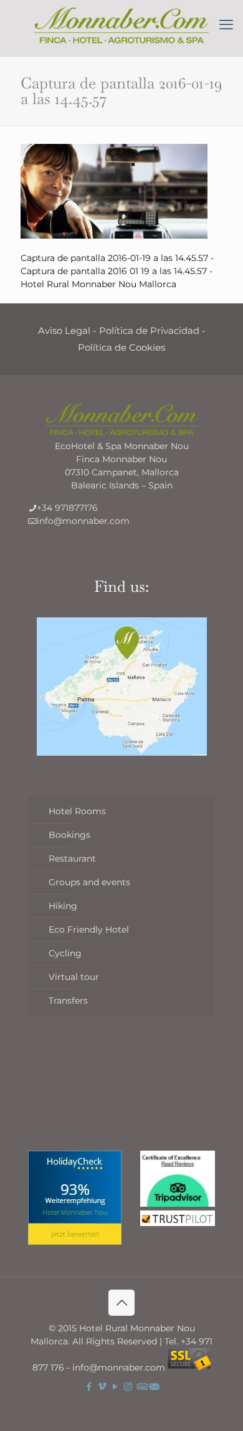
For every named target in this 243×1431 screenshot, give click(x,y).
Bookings (69, 834)
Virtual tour (74, 976)
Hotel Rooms (77, 811)
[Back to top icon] (121, 1303)
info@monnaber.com (83, 520)
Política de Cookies (121, 347)
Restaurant (72, 858)
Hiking (63, 905)
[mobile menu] (226, 25)
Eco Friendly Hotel (89, 929)
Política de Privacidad (149, 330)
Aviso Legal (64, 330)
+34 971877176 (67, 507)
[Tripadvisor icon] (141, 1386)
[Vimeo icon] (102, 1386)
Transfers (68, 1000)
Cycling (65, 953)
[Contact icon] (154, 1386)
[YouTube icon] (115, 1386)
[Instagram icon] (128, 1386)
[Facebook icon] (88, 1386)
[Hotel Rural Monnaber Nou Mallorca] (121, 25)
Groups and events (89, 882)
